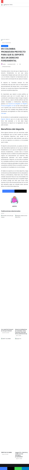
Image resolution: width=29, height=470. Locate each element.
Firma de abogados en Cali (8, 105)
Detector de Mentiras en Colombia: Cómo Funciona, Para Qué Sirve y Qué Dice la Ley (21, 331)
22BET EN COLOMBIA (6, 452)
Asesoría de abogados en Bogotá (17, 103)
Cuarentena (8, 42)
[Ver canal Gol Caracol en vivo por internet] (7, 271)
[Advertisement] (14, 23)
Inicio (3, 42)
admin (4, 64)
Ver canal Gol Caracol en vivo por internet (7, 330)
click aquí (3, 113)
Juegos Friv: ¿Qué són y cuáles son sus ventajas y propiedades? (21, 454)
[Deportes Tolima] (8, 4)
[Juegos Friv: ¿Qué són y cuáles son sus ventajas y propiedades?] (21, 394)
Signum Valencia (5, 119)
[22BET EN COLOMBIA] (7, 394)
